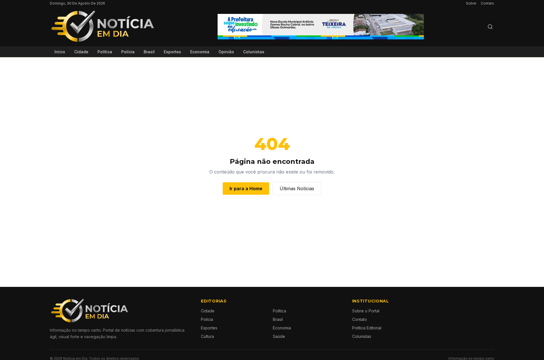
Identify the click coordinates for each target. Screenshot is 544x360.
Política (104, 51)
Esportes (172, 51)
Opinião (226, 51)
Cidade (81, 51)
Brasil (149, 51)
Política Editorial (366, 327)
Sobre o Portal (365, 310)
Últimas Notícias (297, 188)
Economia (199, 51)
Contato (487, 3)
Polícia (128, 51)
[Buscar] (490, 27)
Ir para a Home (246, 188)
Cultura (207, 336)
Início (59, 51)
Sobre (471, 3)
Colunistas (253, 51)
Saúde (279, 336)
